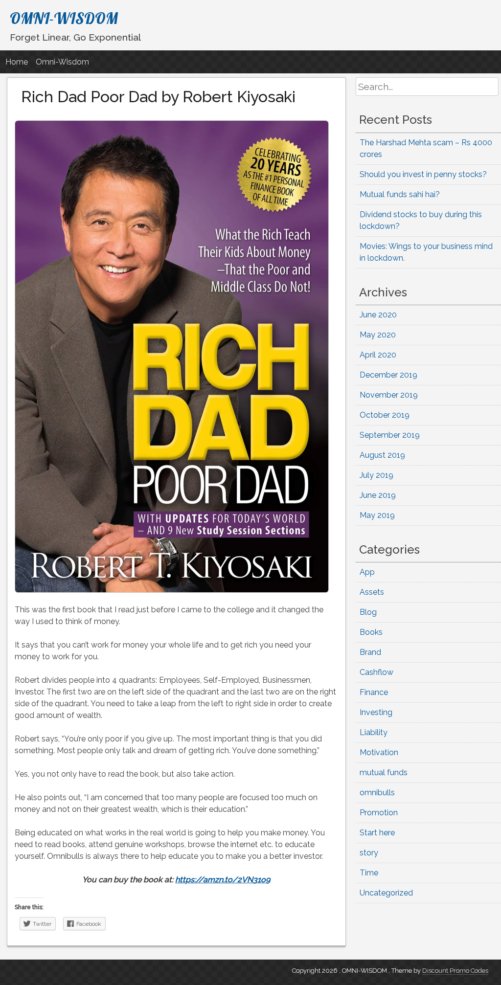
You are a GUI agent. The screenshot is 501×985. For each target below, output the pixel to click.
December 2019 (388, 375)
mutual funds (384, 772)
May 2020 (378, 334)
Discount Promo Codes (455, 970)
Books (371, 632)
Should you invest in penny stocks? (423, 174)
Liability (373, 732)
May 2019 (377, 515)
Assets (372, 592)
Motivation (379, 752)
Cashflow (376, 672)
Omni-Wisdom (62, 62)
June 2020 (378, 314)
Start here (377, 832)
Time (369, 872)
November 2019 (389, 395)
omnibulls (377, 792)
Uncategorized (386, 892)
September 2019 (390, 435)
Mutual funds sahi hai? (400, 194)
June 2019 (378, 495)
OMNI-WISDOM (64, 18)
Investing (376, 712)
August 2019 (382, 455)
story (369, 852)
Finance (374, 692)
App (367, 572)
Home (16, 62)
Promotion (379, 812)
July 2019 (376, 475)
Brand (370, 652)
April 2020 (378, 354)
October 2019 (385, 415)
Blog (368, 612)
